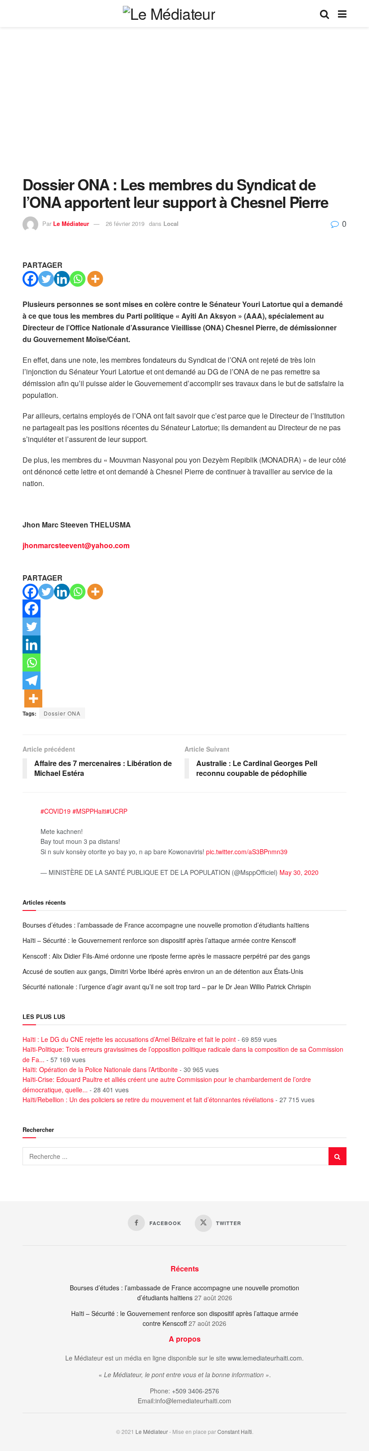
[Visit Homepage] (169, 13)
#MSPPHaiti (89, 811)
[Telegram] (31, 680)
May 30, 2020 (299, 872)
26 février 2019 (125, 223)
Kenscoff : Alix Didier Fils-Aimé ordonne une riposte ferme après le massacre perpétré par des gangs (166, 955)
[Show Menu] (342, 13)
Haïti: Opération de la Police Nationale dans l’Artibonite (100, 1069)
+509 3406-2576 (195, 1390)
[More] (95, 279)
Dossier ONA (62, 713)
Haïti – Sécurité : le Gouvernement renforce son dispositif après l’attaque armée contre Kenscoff (159, 940)
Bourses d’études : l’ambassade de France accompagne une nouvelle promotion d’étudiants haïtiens (165, 924)
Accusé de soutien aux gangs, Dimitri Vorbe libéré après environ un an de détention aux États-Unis (162, 971)
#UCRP (116, 811)
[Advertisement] (184, 108)
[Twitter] (46, 279)
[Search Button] (324, 13)
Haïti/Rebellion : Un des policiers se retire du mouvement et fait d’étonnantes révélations (148, 1099)
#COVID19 (55, 811)
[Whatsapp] (78, 279)
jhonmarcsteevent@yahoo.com (76, 545)
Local (171, 223)
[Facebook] (30, 279)
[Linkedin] (62, 279)
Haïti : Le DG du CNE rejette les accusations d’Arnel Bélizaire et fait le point (129, 1039)
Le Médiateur (71, 223)
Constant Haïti (234, 1431)
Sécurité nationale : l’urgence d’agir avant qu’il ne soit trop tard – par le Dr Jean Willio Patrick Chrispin (167, 986)
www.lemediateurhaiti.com (265, 1357)
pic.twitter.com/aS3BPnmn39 (247, 851)
